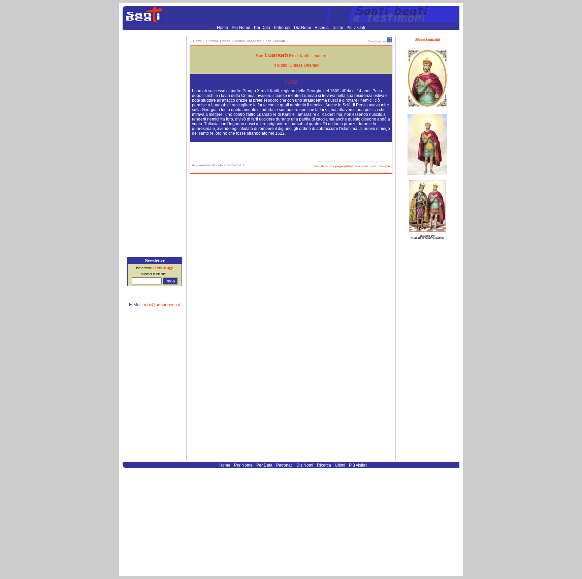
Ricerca (322, 27)
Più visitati (356, 27)
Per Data (262, 27)
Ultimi (338, 27)
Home (223, 27)
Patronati (282, 27)
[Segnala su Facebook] (389, 41)
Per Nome (241, 27)
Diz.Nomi (303, 27)
